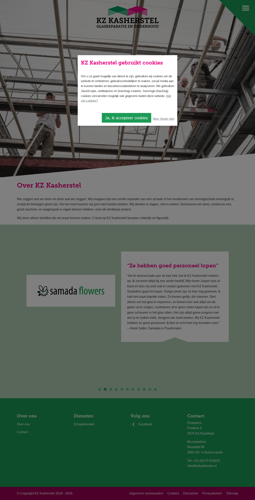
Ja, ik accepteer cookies (126, 118)
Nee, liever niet (163, 118)
